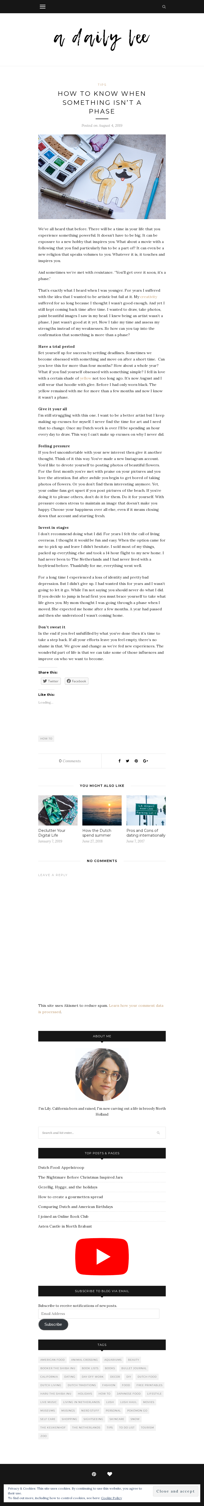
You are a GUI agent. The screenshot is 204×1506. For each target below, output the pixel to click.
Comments (70, 761)
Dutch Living (50, 1385)
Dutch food (147, 1376)
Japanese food (129, 1393)
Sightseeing (93, 1419)
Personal (113, 1410)
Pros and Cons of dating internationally (145, 833)
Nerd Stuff (90, 1410)
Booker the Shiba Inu (57, 1368)
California (49, 1376)
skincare (117, 1419)
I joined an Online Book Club (63, 1216)
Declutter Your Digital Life (51, 833)
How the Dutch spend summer (96, 833)
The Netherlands (86, 1427)
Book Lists (90, 1368)
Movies (148, 1402)
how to (46, 738)
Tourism (147, 1427)
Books (110, 1368)
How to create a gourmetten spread (70, 1196)
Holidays (85, 1393)
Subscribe (53, 1324)
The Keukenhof (53, 1427)
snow (135, 1419)
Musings (68, 1410)
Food (126, 1385)
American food (52, 1359)
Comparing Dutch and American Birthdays (75, 1206)
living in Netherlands (81, 1402)
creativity (148, 296)
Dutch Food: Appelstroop (61, 1167)
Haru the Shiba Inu (55, 1393)
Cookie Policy (111, 1498)
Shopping (69, 1419)
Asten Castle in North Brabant (65, 1226)
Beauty (133, 1359)
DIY (128, 1376)
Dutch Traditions (82, 1385)
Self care (48, 1419)
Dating (69, 1376)
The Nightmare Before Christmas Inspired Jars (80, 1177)
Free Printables (150, 1385)
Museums (47, 1410)
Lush (110, 1402)
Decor (115, 1376)
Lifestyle (154, 1393)
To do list (127, 1427)
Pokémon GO (137, 1410)
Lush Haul (128, 1402)
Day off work (93, 1376)
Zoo (43, 1436)
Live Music (48, 1402)
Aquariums (113, 1359)
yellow (85, 378)
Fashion (109, 1385)
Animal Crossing (84, 1359)
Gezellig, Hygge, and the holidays (67, 1187)
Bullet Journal (134, 1368)
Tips (102, 85)
